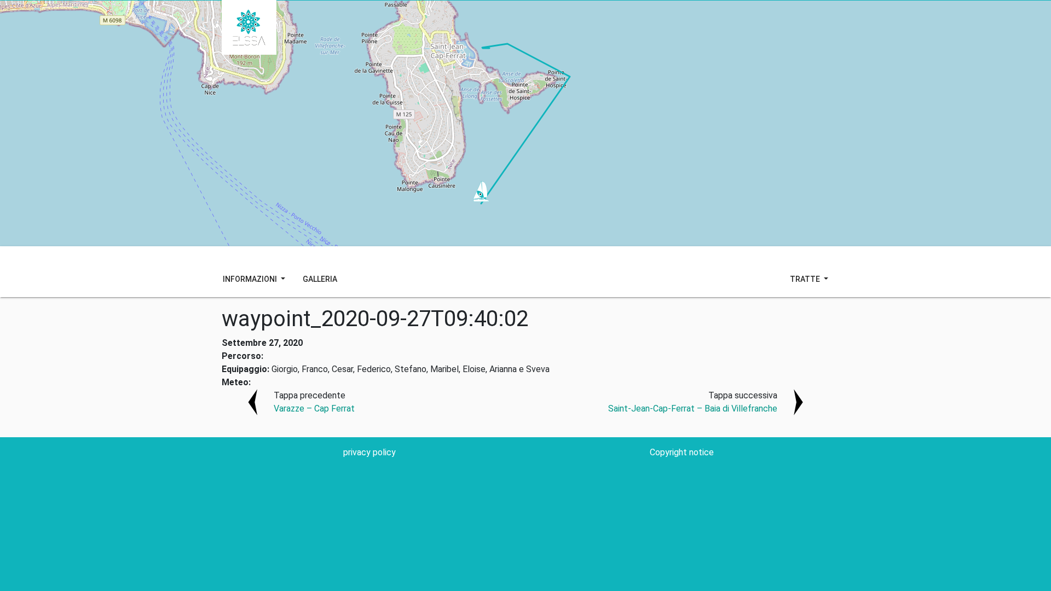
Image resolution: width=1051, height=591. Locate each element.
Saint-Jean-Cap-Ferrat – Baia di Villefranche (692, 408)
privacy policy (369, 452)
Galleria (320, 279)
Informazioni (251, 279)
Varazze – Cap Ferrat (314, 408)
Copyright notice (682, 452)
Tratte (806, 279)
